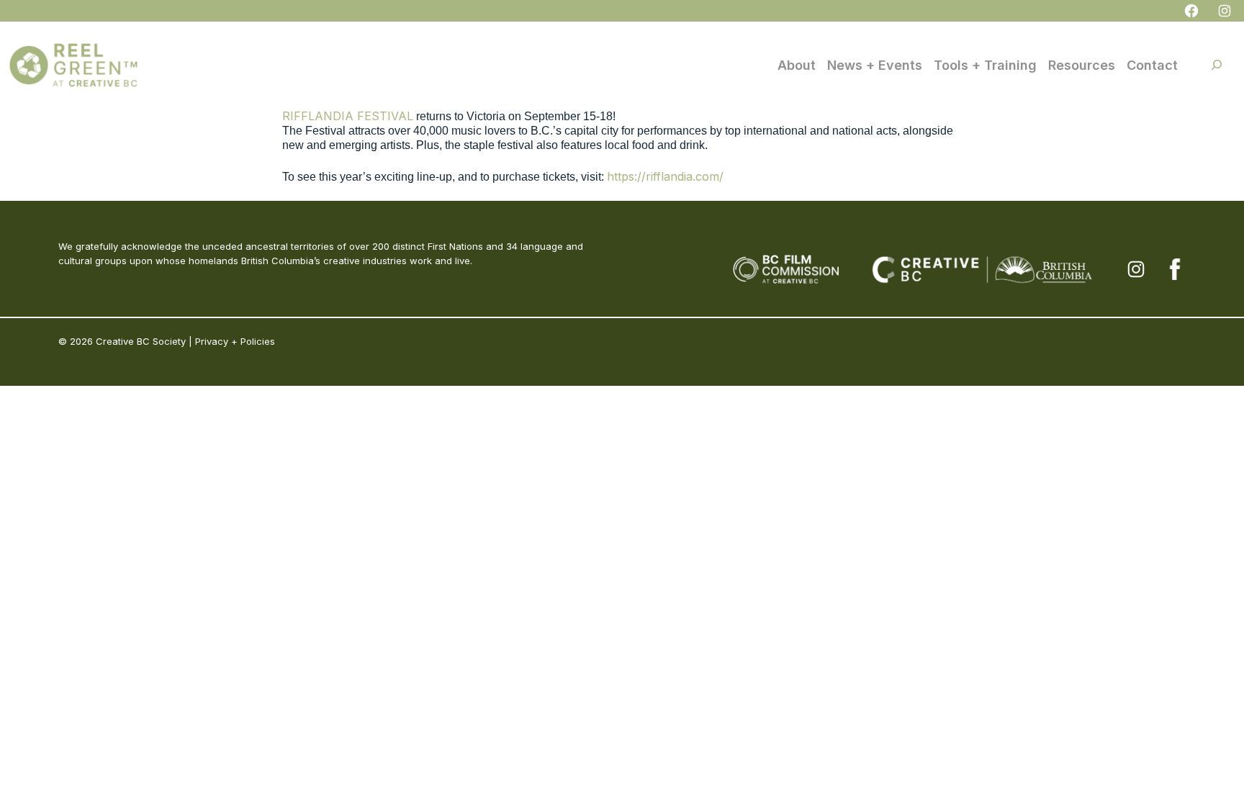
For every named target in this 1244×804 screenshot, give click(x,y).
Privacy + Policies (235, 341)
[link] (347, 116)
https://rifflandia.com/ (665, 176)
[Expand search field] (1216, 64)
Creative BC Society (141, 341)
